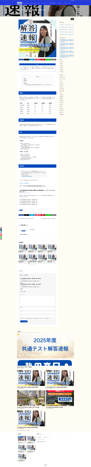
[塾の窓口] (19, 3)
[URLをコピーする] (53, 59)
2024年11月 (61, 71)
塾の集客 (62, 94)
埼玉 (61, 92)
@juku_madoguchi (23, 235)
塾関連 (62, 98)
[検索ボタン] (70, 3)
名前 (21, 307)
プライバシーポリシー (41, 439)
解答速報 (25, 83)
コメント (22, 294)
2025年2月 (61, 65)
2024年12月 (61, 69)
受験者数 (25, 80)
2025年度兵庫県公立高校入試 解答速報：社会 (67, 27)
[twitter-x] (70, 0)
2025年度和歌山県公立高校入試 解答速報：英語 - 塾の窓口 (30, 284)
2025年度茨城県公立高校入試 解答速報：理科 (67, 43)
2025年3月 (61, 63)
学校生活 (62, 102)
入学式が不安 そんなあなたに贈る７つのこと (66, 24)
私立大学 (62, 108)
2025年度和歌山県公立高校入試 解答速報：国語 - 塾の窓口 (30, 278)
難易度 (25, 78)
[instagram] (72, 0)
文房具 (62, 104)
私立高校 (62, 110)
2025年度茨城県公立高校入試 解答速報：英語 (67, 39)
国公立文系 (62, 88)
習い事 (62, 112)
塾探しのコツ (63, 96)
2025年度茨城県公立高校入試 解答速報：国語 (67, 47)
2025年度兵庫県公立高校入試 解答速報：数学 (67, 34)
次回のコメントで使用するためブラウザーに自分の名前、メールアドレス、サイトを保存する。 (35, 318)
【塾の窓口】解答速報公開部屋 (26, 176)
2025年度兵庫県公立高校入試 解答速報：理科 (67, 29)
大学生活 (62, 100)
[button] (21, 59)
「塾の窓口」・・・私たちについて (43, 437)
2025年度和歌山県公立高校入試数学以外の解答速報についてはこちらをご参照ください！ (39, 84)
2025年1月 (61, 67)
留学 (61, 106)
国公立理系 (62, 90)
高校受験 (19, 12)
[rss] (73, 0)
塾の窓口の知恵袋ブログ (41, 441)
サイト (21, 314)
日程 (24, 81)
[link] (30, 229)
